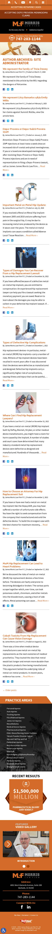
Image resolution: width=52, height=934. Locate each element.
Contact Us (34, 915)
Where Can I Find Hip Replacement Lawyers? (22, 417)
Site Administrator (22, 61)
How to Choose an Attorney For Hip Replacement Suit (22, 493)
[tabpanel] (26, 846)
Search (36, 2)
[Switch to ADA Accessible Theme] (3, 930)
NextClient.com (32, 930)
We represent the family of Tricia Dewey (25, 68)
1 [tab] (24, 866)
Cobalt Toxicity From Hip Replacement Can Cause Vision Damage (24, 637)
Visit (30, 2)
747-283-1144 (26, 897)
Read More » (31, 235)
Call (16, 2)
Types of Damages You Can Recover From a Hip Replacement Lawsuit (23, 272)
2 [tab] (28, 866)
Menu (43, 2)
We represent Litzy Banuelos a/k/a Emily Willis (25, 99)
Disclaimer (25, 915)
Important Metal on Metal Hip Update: (24, 204)
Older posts (10, 690)
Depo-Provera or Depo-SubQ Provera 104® (24, 130)
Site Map (17, 915)
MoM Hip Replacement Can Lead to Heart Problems (23, 565)
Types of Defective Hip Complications (24, 342)
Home (9, 2)
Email (23, 2)
